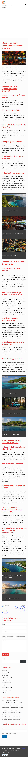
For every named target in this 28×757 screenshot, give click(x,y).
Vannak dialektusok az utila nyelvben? (10, 710)
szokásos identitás (6, 690)
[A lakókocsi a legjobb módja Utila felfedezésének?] (14, 403)
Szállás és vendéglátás (16, 67)
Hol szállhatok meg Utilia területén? (10, 393)
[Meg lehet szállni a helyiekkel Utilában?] (14, 424)
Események (4, 670)
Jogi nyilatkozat (5, 750)
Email (3, 728)
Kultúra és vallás (5, 682)
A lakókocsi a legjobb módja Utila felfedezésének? (13, 413)
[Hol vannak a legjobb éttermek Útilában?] (14, 587)
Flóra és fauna (5, 672)
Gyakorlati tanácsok (6, 677)
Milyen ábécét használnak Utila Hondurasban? (12, 716)
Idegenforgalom (5, 680)
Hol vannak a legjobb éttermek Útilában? (11, 598)
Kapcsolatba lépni (6, 752)
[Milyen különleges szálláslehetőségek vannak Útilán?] (14, 200)
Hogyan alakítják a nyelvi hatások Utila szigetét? (12, 705)
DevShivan (23, 748)
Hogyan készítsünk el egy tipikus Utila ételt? (11, 719)
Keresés (3, 658)
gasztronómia (5, 675)
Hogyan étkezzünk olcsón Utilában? (10, 255)
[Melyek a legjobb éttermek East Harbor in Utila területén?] (14, 223)
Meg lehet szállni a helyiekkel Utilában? (11, 434)
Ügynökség (4, 692)
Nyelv (3, 685)
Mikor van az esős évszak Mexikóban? (10, 700)
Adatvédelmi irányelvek (14, 750)
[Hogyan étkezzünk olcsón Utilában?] (14, 245)
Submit (4, 737)
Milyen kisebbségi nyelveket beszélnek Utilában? (12, 707)
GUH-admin (5, 69)
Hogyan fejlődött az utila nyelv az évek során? (12, 702)
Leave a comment (15, 69)
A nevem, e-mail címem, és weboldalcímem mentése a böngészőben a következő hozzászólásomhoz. (13, 637)
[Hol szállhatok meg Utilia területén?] (14, 382)
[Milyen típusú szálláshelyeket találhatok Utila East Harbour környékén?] (14, 565)
